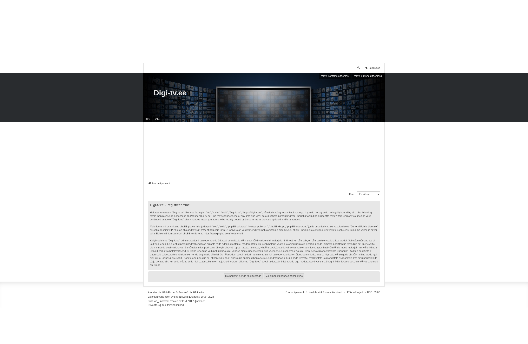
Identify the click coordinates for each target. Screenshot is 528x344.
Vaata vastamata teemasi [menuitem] (335, 76)
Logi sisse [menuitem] (374, 68)
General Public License (364, 226)
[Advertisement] (264, 29)
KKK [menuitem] (147, 119)
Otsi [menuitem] (157, 119)
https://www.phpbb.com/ (217, 233)
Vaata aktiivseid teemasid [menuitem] (368, 76)
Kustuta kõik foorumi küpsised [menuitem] (325, 292)
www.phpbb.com (210, 230)
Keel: (352, 194)
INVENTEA (188, 301)
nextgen (200, 301)
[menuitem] (154, 305)
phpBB (162, 292)
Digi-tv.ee (170, 93)
